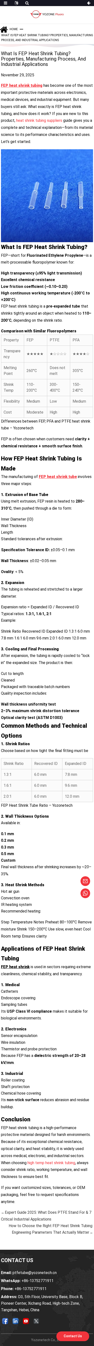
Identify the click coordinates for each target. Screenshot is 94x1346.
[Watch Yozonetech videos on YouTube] (26, 1321)
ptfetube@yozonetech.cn (29, 1272)
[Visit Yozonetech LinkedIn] (15, 1321)
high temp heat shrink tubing (51, 1162)
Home (14, 29)
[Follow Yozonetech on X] (36, 1321)
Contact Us (73, 1336)
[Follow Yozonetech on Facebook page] (5, 1321)
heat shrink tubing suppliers (39, 120)
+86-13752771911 (27, 1280)
